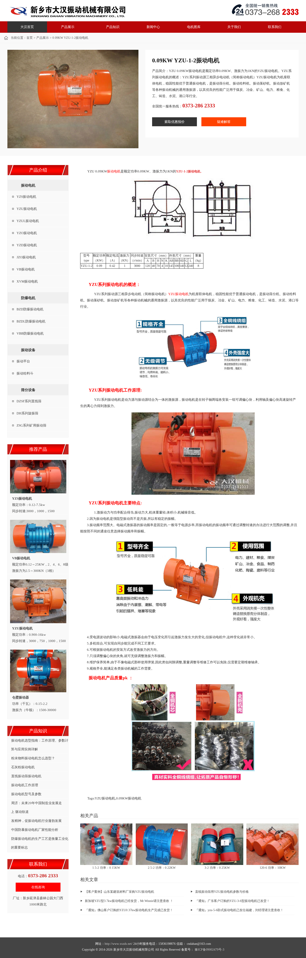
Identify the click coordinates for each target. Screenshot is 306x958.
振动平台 (23, 361)
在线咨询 (38, 887)
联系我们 (274, 27)
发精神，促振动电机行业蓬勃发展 (36, 821)
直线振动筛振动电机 (26, 776)
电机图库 (193, 27)
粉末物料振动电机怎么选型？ (33, 758)
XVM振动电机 (27, 281)
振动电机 (66, 11)
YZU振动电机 (27, 209)
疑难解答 (224, 122)
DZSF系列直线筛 (29, 401)
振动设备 (28, 350)
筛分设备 (28, 390)
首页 (29, 37)
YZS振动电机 (26, 196)
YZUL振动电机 (28, 221)
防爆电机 (28, 298)
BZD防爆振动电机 (30, 309)
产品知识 (112, 27)
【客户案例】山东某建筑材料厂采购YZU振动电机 (119, 891)
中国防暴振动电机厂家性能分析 (34, 830)
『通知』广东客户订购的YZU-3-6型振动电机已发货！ (232, 901)
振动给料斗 (25, 373)
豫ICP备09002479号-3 (209, 949)
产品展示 (67, 27)
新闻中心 (153, 27)
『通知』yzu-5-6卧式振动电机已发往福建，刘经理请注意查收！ (239, 910)
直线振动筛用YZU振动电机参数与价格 (222, 891)
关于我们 (234, 27)
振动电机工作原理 (24, 785)
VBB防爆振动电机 (30, 333)
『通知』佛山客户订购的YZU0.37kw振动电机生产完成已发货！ (129, 910)
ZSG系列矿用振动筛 (31, 425)
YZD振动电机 (27, 245)
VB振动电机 (26, 269)
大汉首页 (27, 27)
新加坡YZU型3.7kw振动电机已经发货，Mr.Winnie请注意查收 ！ (129, 901)
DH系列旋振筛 (27, 413)
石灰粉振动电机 (23, 767)
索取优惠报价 (174, 122)
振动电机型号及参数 (26, 794)
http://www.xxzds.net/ (118, 943)
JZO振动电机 (26, 257)
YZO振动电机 (27, 233)
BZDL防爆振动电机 (31, 321)
